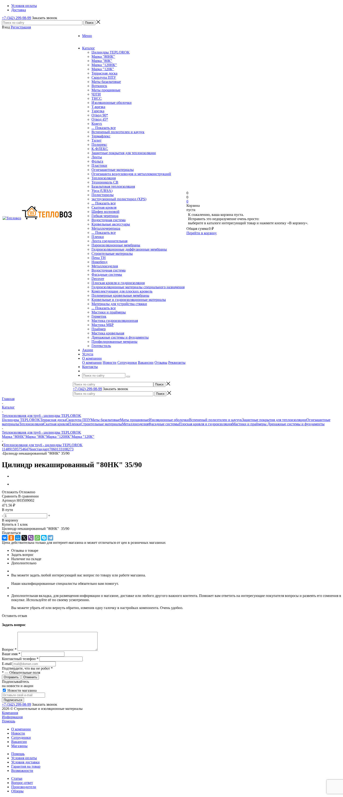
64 (26, 449)
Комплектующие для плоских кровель (121, 291)
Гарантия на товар (25, 766)
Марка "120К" (102, 69)
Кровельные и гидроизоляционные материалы (128, 300)
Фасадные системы (106, 274)
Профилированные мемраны (114, 342)
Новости (109, 362)
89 (9, 449)
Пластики (99, 165)
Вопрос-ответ (22, 783)
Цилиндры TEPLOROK (110, 52)
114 (4, 449)
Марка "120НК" (104, 65)
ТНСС (96, 98)
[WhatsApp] (37, 538)
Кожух (96, 124)
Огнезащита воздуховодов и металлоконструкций (131, 174)
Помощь (8, 721)
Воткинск (99, 86)
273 (71, 449)
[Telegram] (50, 538)
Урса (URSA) (101, 191)
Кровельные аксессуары (110, 224)
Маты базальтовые (106, 82)
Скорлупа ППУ (103, 77)
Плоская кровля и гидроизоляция (118, 283)
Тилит (96, 140)
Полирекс (99, 144)
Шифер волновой (105, 212)
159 (14, 449)
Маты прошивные (105, 90)
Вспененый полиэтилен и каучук (117, 132)
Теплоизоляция (103, 178)
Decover (97, 279)
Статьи (16, 778)
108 (65, 449)
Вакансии (146, 362)
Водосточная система (108, 220)
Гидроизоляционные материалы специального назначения (138, 287)
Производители (23, 787)
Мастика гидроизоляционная (114, 321)
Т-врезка (98, 107)
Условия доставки (25, 762)
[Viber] (31, 538)
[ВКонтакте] (4, 538)
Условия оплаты (24, 758)
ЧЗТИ (96, 94)
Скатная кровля (103, 207)
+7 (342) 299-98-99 (16, 18)
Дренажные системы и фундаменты (120, 337)
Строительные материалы (112, 253)
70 (51, 449)
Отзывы (160, 362)
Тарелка (97, 111)
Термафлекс (100, 136)
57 (18, 449)
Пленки (97, 237)
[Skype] (44, 538)
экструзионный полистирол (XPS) (118, 199)
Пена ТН (98, 258)
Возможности (22, 771)
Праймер (98, 329)
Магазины (19, 746)
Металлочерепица (105, 228)
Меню (87, 36)
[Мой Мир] (18, 538)
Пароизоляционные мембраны (115, 245)
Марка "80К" (101, 61)
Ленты (96, 157)
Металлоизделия (104, 266)
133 (59, 449)
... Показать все (103, 128)
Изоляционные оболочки (111, 103)
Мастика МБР (102, 325)
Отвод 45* (99, 119)
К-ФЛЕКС (99, 149)
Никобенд (99, 262)
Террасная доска (104, 73)
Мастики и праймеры (108, 312)
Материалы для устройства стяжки (119, 304)
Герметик (98, 316)
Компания (10, 713)
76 (30, 449)
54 (22, 449)
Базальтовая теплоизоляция (113, 186)
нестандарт (40, 449)
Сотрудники (127, 362)
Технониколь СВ (104, 182)
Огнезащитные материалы (112, 170)
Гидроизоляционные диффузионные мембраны (129, 249)
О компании (92, 362)
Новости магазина (22, 690)
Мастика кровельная (107, 333)
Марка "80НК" (103, 56)
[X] (24, 538)
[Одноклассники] (11, 538)
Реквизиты (177, 362)
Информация (12, 717)
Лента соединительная (109, 241)
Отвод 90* (99, 115)
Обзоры (17, 791)
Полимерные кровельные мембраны (120, 295)
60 (55, 449)
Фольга (97, 161)
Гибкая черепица (104, 216)
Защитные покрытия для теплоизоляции (123, 153)
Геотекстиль (101, 346)
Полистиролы (102, 195)
